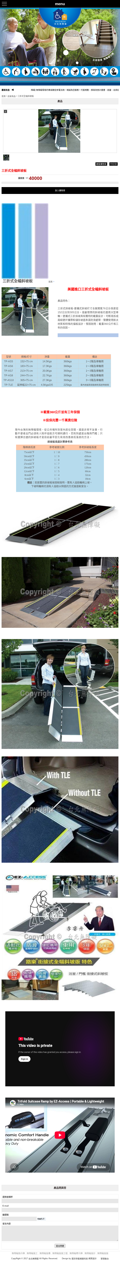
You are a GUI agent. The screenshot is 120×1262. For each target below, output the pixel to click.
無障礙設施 (102, 1253)
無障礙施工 (32, 1253)
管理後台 (105, 1258)
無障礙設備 (45, 1253)
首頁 (4, 96)
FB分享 (113, 164)
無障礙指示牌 (18, 1253)
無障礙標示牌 (76, 1253)
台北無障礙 (33, 1258)
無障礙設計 (90, 1253)
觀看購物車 (101, 164)
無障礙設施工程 (60, 1253)
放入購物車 (60, 190)
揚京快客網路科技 (80, 1258)
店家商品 (12, 96)
